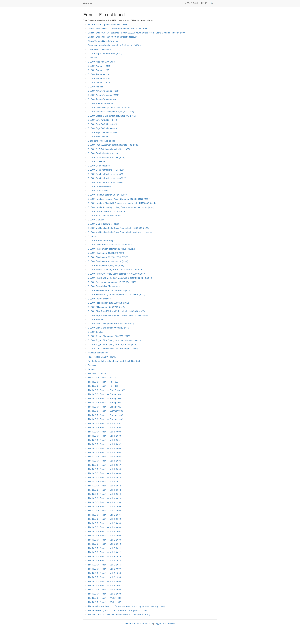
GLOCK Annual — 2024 (99, 78)
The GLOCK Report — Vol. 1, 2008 (104, 468)
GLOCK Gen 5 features (99, 165)
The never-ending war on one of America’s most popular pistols (117, 610)
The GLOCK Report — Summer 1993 (105, 415)
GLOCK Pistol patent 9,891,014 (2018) (106, 265)
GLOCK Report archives (99, 298)
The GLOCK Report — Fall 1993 (103, 381)
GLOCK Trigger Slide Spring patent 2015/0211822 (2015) (114, 340)
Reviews (92, 365)
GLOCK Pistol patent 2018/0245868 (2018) (108, 261)
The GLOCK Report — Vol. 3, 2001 (104, 585)
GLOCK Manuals (96, 219)
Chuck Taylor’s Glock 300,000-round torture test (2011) (113, 36)
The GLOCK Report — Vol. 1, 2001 (104, 439)
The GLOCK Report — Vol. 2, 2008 (104, 535)
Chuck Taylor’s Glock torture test (103, 40)
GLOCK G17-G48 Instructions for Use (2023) (109, 149)
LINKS (204, 3)
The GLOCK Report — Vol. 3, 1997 (104, 568)
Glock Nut (92, 236)
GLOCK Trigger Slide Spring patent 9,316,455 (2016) (112, 344)
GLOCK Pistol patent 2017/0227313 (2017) (108, 257)
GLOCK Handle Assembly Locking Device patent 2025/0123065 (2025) (121, 207)
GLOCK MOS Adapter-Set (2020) (103, 223)
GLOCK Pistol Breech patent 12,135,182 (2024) (110, 244)
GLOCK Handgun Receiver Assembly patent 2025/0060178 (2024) (119, 198)
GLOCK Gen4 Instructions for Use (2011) (107, 173)
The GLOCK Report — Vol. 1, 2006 (104, 460)
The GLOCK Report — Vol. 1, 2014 (104, 493)
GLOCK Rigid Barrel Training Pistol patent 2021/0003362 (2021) (118, 315)
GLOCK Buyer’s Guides (99, 136)
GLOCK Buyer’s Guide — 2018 (102, 119)
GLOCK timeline (95, 331)
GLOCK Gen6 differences (100, 186)
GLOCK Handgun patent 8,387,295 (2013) (107, 194)
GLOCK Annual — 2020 (99, 65)
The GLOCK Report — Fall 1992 (103, 377)
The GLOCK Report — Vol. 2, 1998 (104, 502)
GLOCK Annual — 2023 (99, 74)
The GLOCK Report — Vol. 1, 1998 (104, 427)
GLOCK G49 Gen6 (96, 161)
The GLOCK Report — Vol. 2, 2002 (104, 518)
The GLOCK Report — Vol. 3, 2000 (104, 581)
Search (91, 369)
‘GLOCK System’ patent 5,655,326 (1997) (107, 24)
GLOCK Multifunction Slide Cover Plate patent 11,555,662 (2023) (118, 227)
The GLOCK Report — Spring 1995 (104, 406)
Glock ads (92, 57)
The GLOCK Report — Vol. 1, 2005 (104, 456)
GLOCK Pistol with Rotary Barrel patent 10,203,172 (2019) (115, 269)
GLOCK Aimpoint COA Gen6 (101, 61)
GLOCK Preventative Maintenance (104, 286)
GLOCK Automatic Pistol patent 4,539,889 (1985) (111, 111)
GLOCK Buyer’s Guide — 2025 (102, 132)
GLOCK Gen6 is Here (98, 190)
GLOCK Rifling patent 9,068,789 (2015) (106, 306)
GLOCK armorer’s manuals (100, 103)
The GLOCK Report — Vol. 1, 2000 (104, 435)
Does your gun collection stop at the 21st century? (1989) (114, 45)
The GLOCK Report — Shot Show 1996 (106, 390)
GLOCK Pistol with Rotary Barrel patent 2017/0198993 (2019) (116, 273)
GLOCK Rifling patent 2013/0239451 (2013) (108, 302)
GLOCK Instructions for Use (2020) (104, 215)
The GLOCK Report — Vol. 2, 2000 (104, 510)
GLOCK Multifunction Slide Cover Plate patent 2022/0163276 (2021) (120, 232)
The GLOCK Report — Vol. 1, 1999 (104, 431)
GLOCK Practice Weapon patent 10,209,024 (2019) (112, 282)
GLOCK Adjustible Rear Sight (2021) (105, 53)
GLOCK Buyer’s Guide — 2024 (102, 128)
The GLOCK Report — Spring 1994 (104, 402)
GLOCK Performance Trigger (101, 240)
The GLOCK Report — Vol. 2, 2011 (104, 548)
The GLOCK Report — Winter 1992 (104, 597)
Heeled (171, 623)
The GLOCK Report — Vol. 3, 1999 (104, 577)
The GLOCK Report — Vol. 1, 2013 (104, 489)
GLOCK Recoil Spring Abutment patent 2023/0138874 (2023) (116, 294)
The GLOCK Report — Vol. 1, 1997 (104, 423)
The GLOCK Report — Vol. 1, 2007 (104, 464)
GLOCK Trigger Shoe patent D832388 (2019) (109, 335)
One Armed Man (145, 623)
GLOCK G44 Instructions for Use (103, 153)
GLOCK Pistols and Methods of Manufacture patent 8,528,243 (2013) (120, 277)
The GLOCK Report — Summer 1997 (105, 419)
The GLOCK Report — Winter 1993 (104, 601)
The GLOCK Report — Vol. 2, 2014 (104, 560)
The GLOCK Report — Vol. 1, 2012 (104, 485)
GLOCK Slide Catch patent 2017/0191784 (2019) (111, 323)
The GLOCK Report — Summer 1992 (105, 410)
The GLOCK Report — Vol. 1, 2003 (104, 448)
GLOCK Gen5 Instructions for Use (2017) (107, 182)
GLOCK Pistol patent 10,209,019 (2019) (106, 252)
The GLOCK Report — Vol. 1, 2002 (104, 444)
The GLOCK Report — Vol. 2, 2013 (104, 556)
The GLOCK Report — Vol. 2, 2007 (104, 531)
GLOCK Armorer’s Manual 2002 (103, 99)
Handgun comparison (98, 352)
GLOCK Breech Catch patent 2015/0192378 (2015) (112, 115)
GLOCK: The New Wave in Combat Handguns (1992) (113, 348)
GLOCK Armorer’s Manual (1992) (103, 90)
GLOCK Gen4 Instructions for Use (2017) (107, 178)
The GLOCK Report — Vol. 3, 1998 (104, 572)
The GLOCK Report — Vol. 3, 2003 (104, 593)
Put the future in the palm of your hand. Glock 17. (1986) (114, 360)
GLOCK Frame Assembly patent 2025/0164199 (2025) (113, 144)
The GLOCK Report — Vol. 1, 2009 (104, 473)
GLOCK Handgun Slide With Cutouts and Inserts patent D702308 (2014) (122, 202)
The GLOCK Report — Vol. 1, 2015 (104, 498)
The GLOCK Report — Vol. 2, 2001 (104, 514)
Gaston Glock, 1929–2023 (100, 49)
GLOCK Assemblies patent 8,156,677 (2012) (109, 107)
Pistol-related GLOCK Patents (102, 356)
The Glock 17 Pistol (97, 373)
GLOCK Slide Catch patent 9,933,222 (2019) (109, 327)
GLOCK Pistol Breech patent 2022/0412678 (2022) (111, 248)
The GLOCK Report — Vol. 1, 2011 (104, 481)
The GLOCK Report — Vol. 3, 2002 (104, 589)
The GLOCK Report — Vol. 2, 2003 (104, 523)
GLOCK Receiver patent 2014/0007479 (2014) (109, 290)
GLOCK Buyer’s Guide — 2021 (102, 124)
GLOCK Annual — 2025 (99, 82)
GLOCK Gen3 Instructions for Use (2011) (107, 169)
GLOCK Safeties (95, 319)
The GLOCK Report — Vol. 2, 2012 (104, 552)
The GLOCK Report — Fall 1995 (103, 385)
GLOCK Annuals (95, 86)
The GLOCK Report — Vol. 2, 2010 (104, 543)
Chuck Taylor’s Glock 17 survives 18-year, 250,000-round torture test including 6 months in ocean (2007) (137, 32)
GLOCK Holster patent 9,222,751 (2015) (107, 211)
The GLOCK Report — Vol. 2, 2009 (104, 539)
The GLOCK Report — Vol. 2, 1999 (104, 506)
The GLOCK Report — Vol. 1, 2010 (104, 477)
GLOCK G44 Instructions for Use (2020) (106, 157)
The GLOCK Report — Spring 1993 (104, 398)
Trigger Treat (160, 623)
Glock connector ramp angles (101, 140)
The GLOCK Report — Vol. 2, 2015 (104, 564)
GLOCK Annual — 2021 (99, 69)
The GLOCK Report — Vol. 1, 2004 (104, 452)
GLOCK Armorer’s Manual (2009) (103, 94)
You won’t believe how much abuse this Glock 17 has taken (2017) (119, 614)
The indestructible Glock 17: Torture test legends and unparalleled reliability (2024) (126, 606)
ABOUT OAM (191, 3)
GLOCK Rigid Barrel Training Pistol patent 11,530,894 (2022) (116, 311)
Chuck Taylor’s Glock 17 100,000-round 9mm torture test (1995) (118, 28)
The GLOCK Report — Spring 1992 (104, 394)
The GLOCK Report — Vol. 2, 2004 (104, 527)
